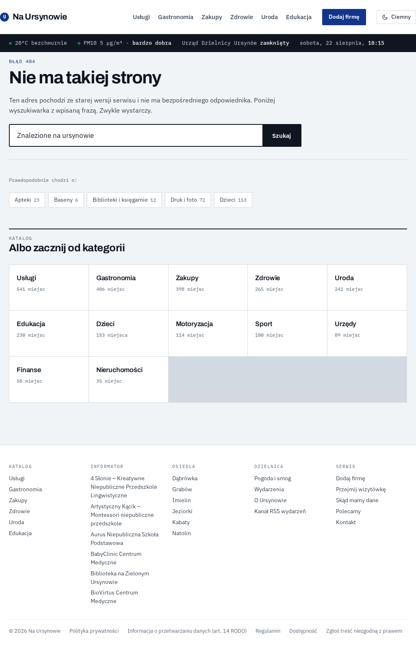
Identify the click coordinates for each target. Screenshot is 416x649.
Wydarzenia (269, 489)
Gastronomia (175, 17)
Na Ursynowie (35, 16)
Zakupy (212, 17)
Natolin (181, 533)
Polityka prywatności (94, 630)
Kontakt (346, 522)
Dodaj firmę (344, 16)
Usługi (141, 17)
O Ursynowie (270, 500)
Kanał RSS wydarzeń (280, 511)
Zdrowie (241, 17)
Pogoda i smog (272, 478)
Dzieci (233, 199)
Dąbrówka (184, 478)
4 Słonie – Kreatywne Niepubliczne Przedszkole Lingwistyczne (124, 487)
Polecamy (348, 511)
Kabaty (181, 522)
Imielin (181, 500)
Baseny (66, 199)
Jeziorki (182, 511)
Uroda (269, 17)
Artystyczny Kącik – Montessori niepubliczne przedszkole (122, 515)
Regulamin (268, 630)
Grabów (182, 489)
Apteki (27, 199)
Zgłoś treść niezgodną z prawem (364, 630)
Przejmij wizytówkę (361, 489)
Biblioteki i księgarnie (124, 199)
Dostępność (303, 630)
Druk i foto (188, 199)
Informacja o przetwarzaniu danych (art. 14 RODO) (187, 630)
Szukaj (281, 135)
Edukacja (299, 17)
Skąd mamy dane (357, 500)
